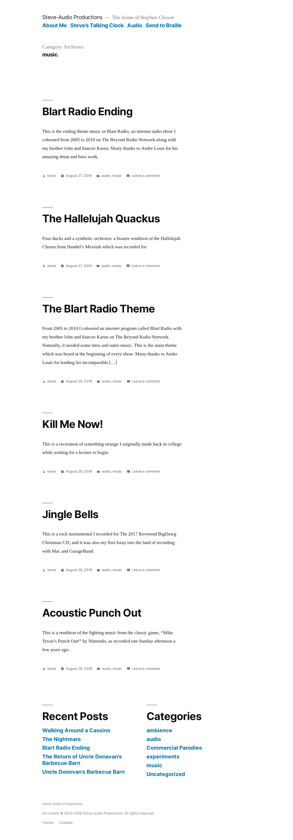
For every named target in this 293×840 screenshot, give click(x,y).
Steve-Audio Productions (72, 17)
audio (105, 176)
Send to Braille (164, 25)
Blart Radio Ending (87, 111)
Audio (134, 25)
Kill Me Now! (72, 424)
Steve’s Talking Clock (97, 25)
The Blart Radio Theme (98, 308)
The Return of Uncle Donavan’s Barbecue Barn (82, 759)
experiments (163, 756)
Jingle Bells (70, 514)
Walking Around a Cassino (76, 730)
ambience (159, 730)
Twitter (48, 823)
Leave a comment (145, 176)
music (117, 176)
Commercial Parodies (174, 747)
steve (51, 176)
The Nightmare (61, 739)
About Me (54, 25)
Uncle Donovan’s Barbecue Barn (83, 772)
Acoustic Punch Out (91, 612)
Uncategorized (165, 774)
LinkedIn (66, 823)
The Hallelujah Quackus (101, 218)
